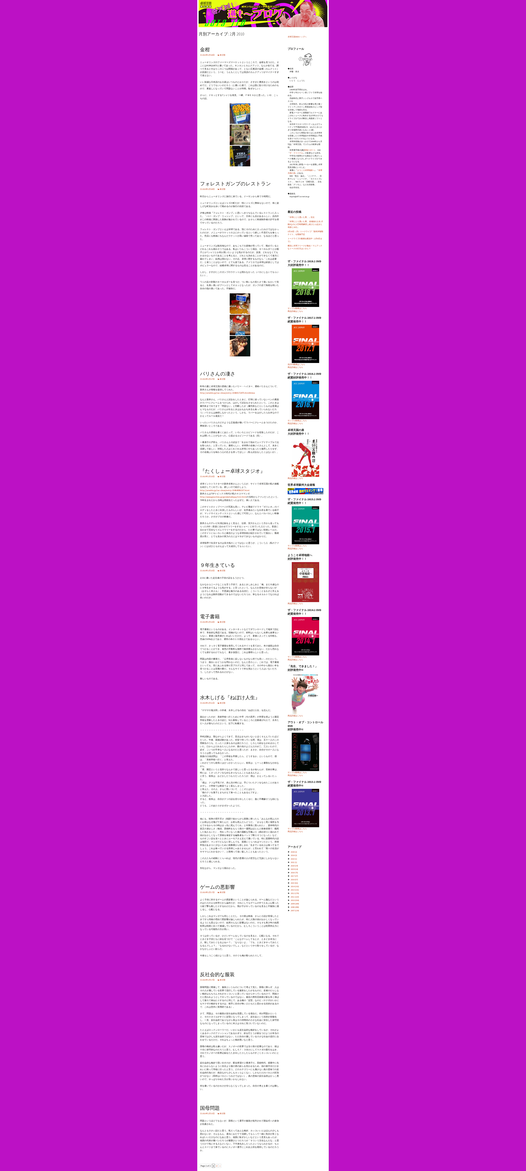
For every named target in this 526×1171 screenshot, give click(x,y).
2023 (294, 859)
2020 (294, 865)
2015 (294, 883)
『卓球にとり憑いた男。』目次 (301, 217)
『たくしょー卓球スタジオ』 (232, 471)
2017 (294, 876)
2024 (294, 855)
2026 (294, 852)
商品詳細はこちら (295, 311)
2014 (295, 886)
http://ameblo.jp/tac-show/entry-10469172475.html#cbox (227, 392)
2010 (295, 900)
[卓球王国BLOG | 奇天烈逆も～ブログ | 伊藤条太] (263, 13)
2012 (295, 893)
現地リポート (310, 150)
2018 (294, 872)
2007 (295, 910)
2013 (295, 890)
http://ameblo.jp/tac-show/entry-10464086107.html (224, 490)
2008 (295, 907)
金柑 (205, 50)
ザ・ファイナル (296, 153)
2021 (294, 862)
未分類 (222, 55)
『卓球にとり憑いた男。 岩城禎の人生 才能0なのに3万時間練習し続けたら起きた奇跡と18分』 (305, 224)
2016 (294, 879)
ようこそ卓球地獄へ (306, 170)
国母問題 (210, 1108)
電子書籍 (210, 617)
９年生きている (217, 565)
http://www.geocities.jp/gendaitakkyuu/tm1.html (223, 496)
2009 (295, 903)
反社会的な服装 (217, 974)
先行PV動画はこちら (296, 364)
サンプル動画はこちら (297, 308)
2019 (294, 869)
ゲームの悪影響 (217, 887)
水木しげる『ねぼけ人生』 (230, 698)
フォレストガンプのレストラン (235, 184)
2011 (295, 897)
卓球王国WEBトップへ (297, 36)
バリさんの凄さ (217, 374)
